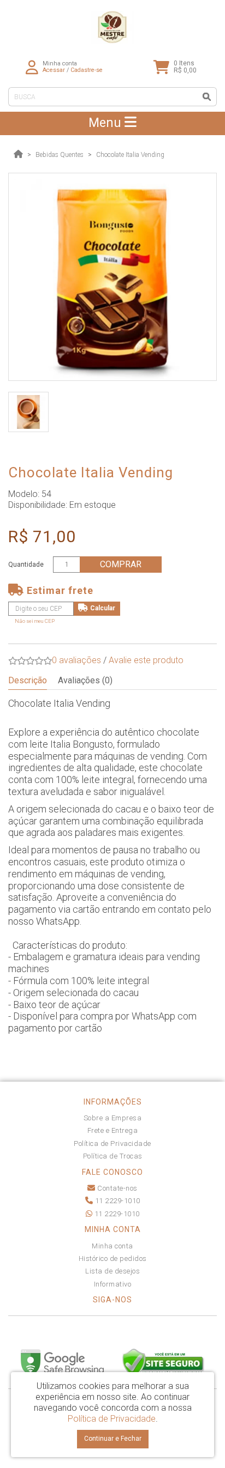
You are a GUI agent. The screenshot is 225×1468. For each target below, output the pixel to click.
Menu (106, 123)
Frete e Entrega (112, 1130)
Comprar (120, 564)
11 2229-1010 (116, 1201)
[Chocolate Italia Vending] (112, 277)
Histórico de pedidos (113, 1258)
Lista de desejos (112, 1271)
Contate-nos (117, 1188)
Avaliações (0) (85, 680)
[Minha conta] (32, 66)
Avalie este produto (146, 660)
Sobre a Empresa (113, 1118)
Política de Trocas (113, 1156)
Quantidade (26, 564)
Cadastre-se (86, 70)
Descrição (27, 680)
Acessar (54, 70)
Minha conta (112, 1246)
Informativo (113, 1284)
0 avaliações (76, 660)
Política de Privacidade (112, 1143)
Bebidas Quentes (59, 155)
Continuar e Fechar (112, 1438)
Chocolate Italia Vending (130, 155)
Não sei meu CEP (35, 621)
